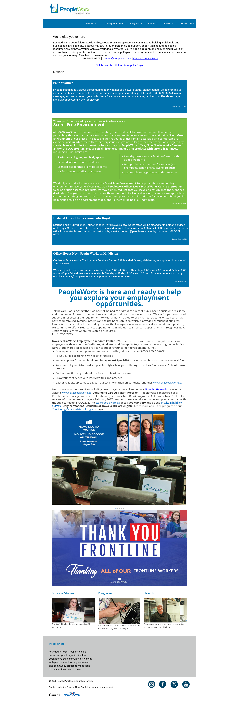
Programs (135, 23)
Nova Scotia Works (156, 389)
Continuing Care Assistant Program (74, 409)
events (159, 52)
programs (143, 52)
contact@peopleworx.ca (116, 58)
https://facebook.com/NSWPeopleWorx (76, 99)
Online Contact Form (145, 58)
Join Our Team (186, 23)
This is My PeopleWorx (113, 23)
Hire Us (167, 23)
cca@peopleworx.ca (108, 402)
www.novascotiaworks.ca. (77, 392)
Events (151, 23)
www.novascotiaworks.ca (168, 382)
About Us (89, 23)
